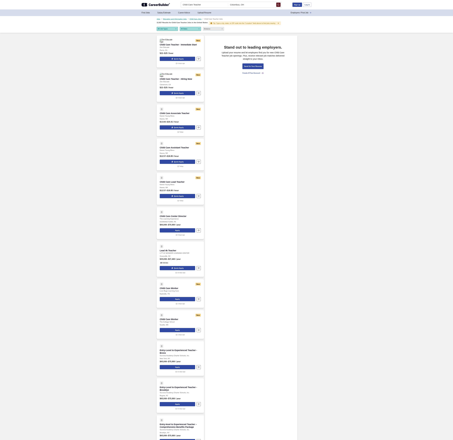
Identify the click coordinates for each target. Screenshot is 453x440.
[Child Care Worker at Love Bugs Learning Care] (180, 293)
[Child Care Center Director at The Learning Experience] (180, 223)
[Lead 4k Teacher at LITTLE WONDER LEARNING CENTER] (180, 259)
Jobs (158, 19)
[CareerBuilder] (156, 4)
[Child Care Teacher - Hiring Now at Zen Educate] (180, 86)
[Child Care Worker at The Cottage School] (180, 324)
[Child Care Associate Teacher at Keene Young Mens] (180, 120)
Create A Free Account (251, 73)
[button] (278, 5)
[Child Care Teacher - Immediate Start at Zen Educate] (180, 51)
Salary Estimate (164, 13)
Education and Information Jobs (175, 19)
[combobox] (204, 5)
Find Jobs (146, 13)
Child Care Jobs (195, 19)
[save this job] (199, 59)
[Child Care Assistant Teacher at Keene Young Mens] (180, 154)
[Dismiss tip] (278, 23)
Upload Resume (204, 13)
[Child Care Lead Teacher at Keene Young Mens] (180, 189)
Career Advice (184, 13)
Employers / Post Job (299, 13)
